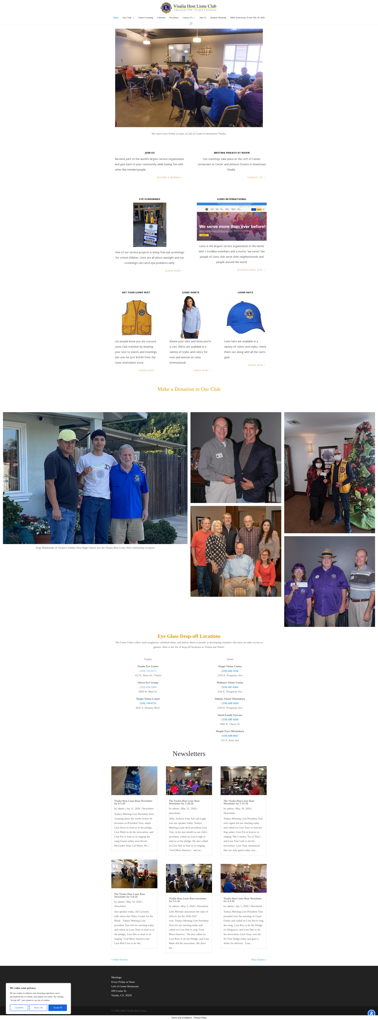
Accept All (57, 1008)
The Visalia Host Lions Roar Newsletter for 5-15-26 (239, 802)
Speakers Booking (218, 18)
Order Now (146, 370)
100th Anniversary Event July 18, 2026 (247, 18)
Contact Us (188, 18)
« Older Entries (119, 959)
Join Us (202, 18)
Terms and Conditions (181, 1017)
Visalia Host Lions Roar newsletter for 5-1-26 (187, 900)
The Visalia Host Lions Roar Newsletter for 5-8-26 (129, 895)
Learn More (173, 271)
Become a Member (169, 177)
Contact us (255, 177)
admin (121, 808)
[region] (38, 998)
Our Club (127, 18)
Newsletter (174, 18)
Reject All (38, 1008)
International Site (250, 270)
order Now (255, 365)
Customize (19, 1008)
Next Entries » (259, 959)
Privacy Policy (200, 1017)
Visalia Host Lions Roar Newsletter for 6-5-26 (133, 802)
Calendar (161, 18)
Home (116, 18)
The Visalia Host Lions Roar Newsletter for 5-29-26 (184, 802)
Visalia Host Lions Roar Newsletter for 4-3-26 (243, 900)
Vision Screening (145, 18)
